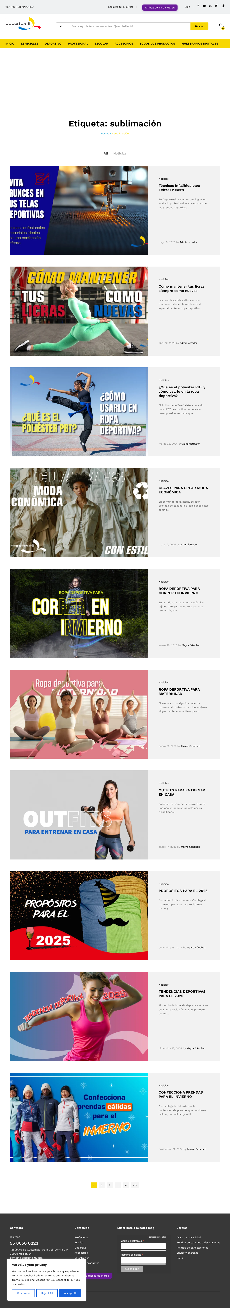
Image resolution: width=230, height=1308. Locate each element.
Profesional (78, 43)
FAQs (180, 1257)
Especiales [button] (29, 43)
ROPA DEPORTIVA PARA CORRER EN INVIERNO (179, 590)
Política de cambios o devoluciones (198, 1242)
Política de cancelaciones (192, 1247)
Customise (23, 1293)
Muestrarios (82, 1257)
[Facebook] (198, 6)
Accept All (70, 1293)
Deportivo (53, 43)
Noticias (119, 153)
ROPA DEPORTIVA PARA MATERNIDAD (179, 691)
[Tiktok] (223, 6)
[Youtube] (204, 6)
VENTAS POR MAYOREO (19, 6)
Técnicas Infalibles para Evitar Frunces (179, 187)
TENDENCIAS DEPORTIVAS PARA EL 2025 (182, 993)
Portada (106, 133)
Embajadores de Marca (160, 7)
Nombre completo (132, 1254)
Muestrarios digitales (199, 43)
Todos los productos (157, 43)
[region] (46, 1280)
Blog (187, 6)
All (106, 153)
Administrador (188, 242)
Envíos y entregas (187, 1252)
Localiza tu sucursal (120, 6)
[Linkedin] (210, 6)
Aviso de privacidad (189, 1237)
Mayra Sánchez (191, 645)
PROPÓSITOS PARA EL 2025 (183, 891)
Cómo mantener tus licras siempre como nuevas (181, 288)
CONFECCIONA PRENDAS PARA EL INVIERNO (181, 1094)
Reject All (47, 1293)
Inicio (9, 43)
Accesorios (124, 43)
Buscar (199, 26)
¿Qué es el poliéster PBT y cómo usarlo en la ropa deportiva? (182, 391)
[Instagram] (216, 6)
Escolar (101, 43)
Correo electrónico (132, 1241)
